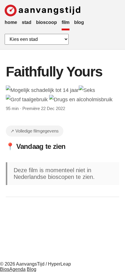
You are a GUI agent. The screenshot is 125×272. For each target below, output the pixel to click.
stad (26, 22)
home (11, 22)
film (65, 22)
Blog (31, 269)
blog (79, 22)
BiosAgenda (13, 269)
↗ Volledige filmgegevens (34, 130)
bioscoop (46, 22)
